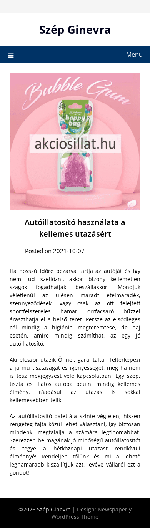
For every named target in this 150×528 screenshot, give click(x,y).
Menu (134, 54)
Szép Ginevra (75, 29)
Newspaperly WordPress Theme (92, 513)
